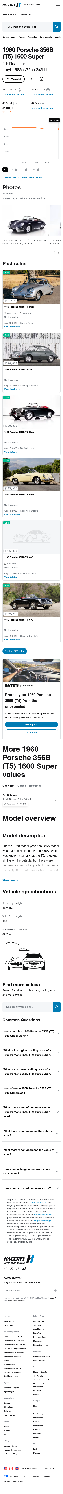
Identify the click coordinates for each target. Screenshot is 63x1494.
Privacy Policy (53, 1298)
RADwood (37, 1394)
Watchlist (26, 14)
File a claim (8, 1325)
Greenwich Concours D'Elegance (42, 1385)
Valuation (37, 1325)
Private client (9, 1364)
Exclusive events (40, 1345)
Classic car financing (13, 1372)
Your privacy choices (17, 1476)
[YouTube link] (24, 1268)
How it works (9, 1415)
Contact (36, 1429)
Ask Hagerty (38, 1329)
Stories (7, 1430)
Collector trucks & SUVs (14, 1345)
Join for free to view (13, 94)
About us (37, 1410)
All (5, 1434)
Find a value (9, 14)
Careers (37, 1422)
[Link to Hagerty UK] (17, 1468)
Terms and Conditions (16, 1301)
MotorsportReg (10, 1454)
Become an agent (11, 1388)
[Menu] (58, 5)
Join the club (38, 1321)
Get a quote (31, 724)
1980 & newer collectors (14, 1337)
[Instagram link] (18, 1268)
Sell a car (8, 1411)
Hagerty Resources (12, 1450)
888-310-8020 (39, 1360)
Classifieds (8, 1407)
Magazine (37, 1341)
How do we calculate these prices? (23, 177)
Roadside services (41, 1356)
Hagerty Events (40, 1372)
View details (10, 326)
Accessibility (34, 1476)
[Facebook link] (5, 1268)
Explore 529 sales (14, 651)
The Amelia (38, 1376)
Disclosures (46, 1476)
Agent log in (9, 1392)
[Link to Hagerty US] (5, 1468)
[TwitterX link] (12, 1268)
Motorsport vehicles (12, 1356)
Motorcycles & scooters (14, 1352)
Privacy (36, 1453)
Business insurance (12, 1368)
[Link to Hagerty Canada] (11, 1468)
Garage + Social (10, 1446)
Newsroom (38, 1426)
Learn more (31, 732)
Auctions (7, 1403)
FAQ (35, 1449)
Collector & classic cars (14, 1341)
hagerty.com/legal (42, 1220)
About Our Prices (38, 1202)
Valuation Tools (32, 4)
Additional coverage (12, 1376)
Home (36, 1406)
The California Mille (41, 1380)
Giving (36, 1437)
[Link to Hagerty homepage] (19, 1259)
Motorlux (37, 1390)
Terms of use (17, 1482)
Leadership (38, 1414)
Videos (7, 1426)
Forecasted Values (43, 1214)
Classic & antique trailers (15, 1349)
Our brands (38, 1418)
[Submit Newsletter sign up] (55, 1291)
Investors (37, 1433)
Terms (36, 1457)
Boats (6, 1360)
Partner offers (39, 1337)
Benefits (37, 1333)
